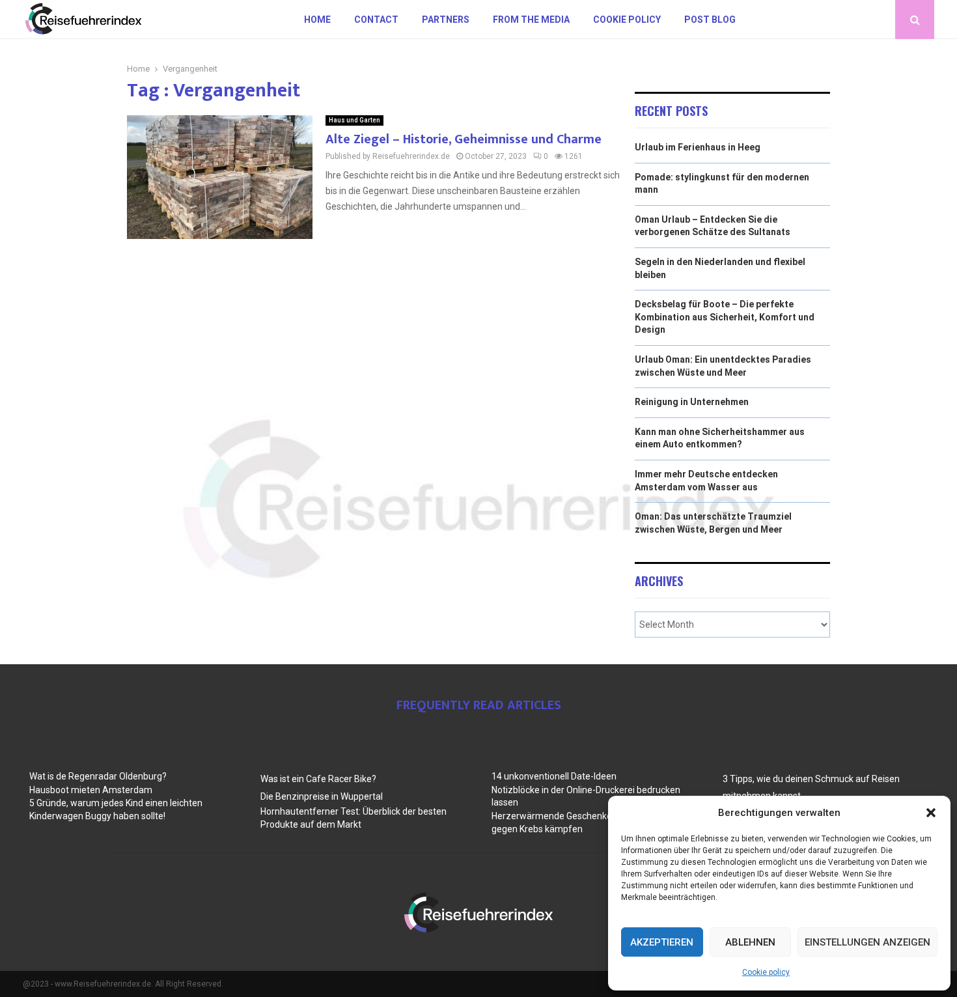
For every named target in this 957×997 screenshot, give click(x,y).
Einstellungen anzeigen (867, 942)
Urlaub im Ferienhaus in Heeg (697, 147)
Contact (376, 19)
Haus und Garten (354, 120)
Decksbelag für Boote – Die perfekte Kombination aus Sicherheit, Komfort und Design (724, 317)
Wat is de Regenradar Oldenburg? (98, 776)
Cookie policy (766, 972)
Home (317, 19)
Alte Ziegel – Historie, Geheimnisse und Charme (464, 139)
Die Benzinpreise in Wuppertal (321, 796)
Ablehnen (750, 942)
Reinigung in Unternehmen (692, 402)
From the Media (531, 19)
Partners (445, 19)
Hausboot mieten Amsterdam (90, 790)
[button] (930, 812)
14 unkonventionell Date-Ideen (554, 776)
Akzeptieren (661, 942)
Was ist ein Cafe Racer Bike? (318, 779)
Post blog (710, 19)
